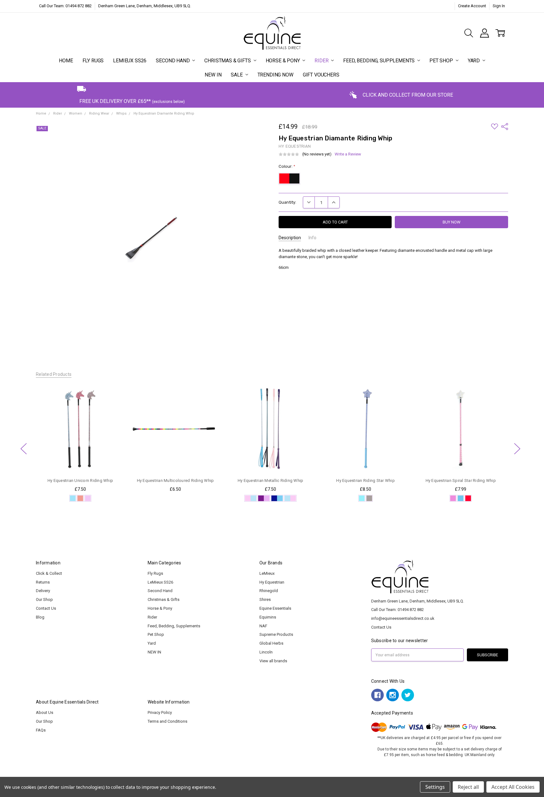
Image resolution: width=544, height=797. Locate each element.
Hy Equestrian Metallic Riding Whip (270, 480)
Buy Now (175, 461)
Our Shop (44, 599)
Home (66, 61)
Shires (265, 599)
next (517, 448)
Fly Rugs (93, 61)
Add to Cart (175, 448)
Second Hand (173, 61)
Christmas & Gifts (228, 61)
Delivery (43, 590)
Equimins (267, 617)
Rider (322, 61)
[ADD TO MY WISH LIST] (114, 405)
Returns (43, 582)
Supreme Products (276, 634)
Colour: (287, 166)
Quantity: (287, 202)
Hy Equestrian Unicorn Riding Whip (80, 480)
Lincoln (266, 652)
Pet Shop (441, 61)
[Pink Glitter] (453, 498)
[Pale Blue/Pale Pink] (290, 498)
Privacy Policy (160, 712)
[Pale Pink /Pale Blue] (250, 498)
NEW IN (213, 75)
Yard (474, 61)
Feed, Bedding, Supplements (379, 61)
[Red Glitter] (80, 498)
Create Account (472, 5)
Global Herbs (271, 643)
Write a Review (348, 154)
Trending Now (275, 75)
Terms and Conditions (167, 721)
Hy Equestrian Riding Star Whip (365, 480)
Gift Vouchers (321, 75)
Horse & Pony (283, 61)
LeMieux (267, 573)
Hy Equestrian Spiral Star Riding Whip (460, 480)
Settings (435, 786)
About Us (44, 712)
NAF (263, 626)
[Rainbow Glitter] (87, 498)
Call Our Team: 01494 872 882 (65, 5)
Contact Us (46, 608)
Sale (237, 75)
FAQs (41, 730)
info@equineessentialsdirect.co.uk (402, 618)
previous (23, 448)
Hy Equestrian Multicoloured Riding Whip (175, 480)
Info (312, 237)
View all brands (273, 661)
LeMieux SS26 (129, 61)
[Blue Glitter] (72, 498)
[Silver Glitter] (369, 498)
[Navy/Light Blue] (277, 498)
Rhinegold (268, 590)
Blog (40, 617)
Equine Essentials (275, 608)
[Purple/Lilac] (264, 498)
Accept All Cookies (513, 786)
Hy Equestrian (271, 582)
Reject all (468, 786)
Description (290, 237)
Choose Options (80, 461)
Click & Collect (49, 573)
